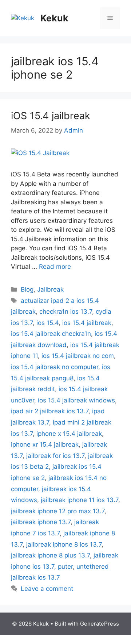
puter (65, 566)
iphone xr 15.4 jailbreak (45, 444)
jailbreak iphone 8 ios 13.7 (64, 544)
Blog (27, 289)
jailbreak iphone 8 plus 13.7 (50, 555)
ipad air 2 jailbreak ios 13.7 (49, 411)
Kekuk (54, 18)
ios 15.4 (47, 322)
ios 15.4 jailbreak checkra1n (51, 333)
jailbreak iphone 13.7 (41, 522)
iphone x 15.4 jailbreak (69, 433)
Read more (55, 266)
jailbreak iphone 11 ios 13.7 (79, 500)
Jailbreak (50, 289)
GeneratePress (99, 623)
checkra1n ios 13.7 (65, 311)
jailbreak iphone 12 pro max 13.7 (57, 511)
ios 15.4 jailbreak (86, 322)
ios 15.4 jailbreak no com (77, 355)
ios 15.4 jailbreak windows (76, 400)
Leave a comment (47, 588)
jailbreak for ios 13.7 (55, 455)
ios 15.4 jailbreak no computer (54, 367)
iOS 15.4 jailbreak (50, 116)
